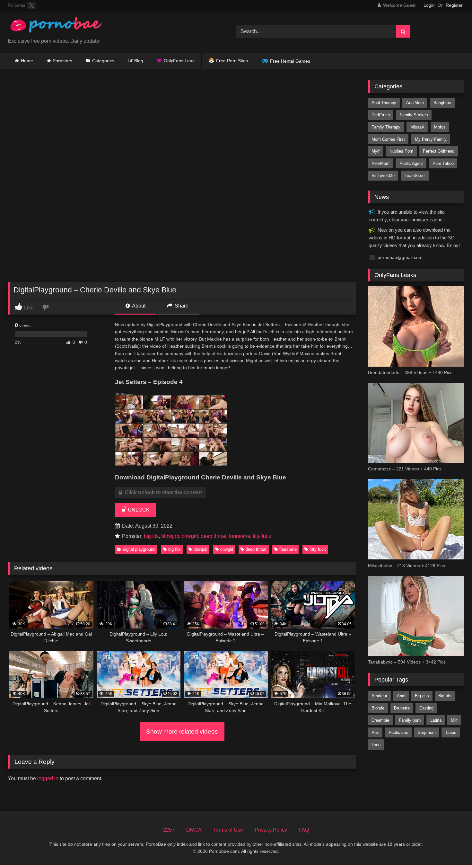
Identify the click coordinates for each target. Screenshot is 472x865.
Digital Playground (139, 549)
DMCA (194, 830)
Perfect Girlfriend (438, 151)
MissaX (417, 127)
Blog (138, 60)
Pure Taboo (443, 163)
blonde (377, 708)
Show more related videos (182, 731)
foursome (239, 536)
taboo (450, 732)
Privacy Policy (271, 830)
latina (435, 720)
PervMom (380, 163)
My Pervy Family (431, 139)
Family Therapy (385, 127)
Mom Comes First (388, 139)
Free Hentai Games (290, 61)
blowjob (170, 536)
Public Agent (411, 163)
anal (401, 695)
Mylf (375, 151)
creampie (380, 720)
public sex (398, 732)
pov (375, 732)
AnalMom (415, 102)
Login (429, 5)
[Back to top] (452, 846)
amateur (379, 695)
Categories (103, 60)
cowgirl (190, 536)
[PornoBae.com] (56, 26)
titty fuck (262, 536)
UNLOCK (138, 510)
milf (454, 720)
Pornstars (62, 60)
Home (27, 60)
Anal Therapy (383, 102)
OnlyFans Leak (179, 60)
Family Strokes (414, 114)
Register (454, 5)
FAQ (304, 830)
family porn (410, 720)
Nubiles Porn (401, 151)
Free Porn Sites (232, 60)
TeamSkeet (415, 175)
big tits (151, 536)
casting (426, 708)
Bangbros (442, 102)
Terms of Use (228, 830)
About (138, 305)
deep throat (213, 536)
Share (180, 305)
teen (375, 744)
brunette (402, 708)
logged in (47, 778)
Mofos (440, 127)
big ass (422, 695)
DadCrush (380, 114)
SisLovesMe (383, 175)
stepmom (427, 732)
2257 (169, 830)
